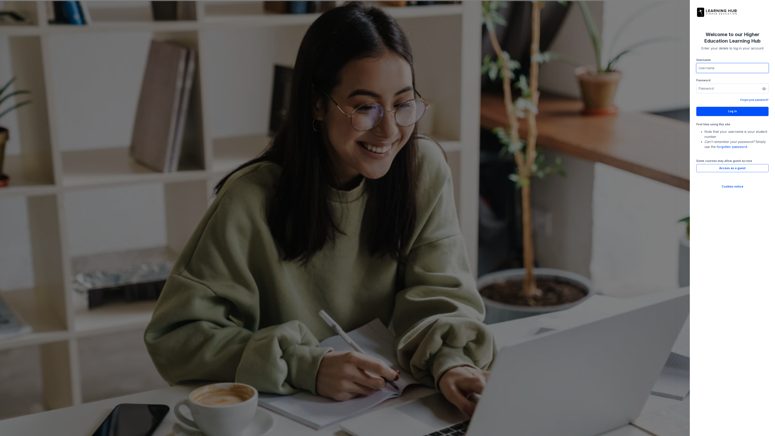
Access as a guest (732, 168)
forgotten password (732, 147)
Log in (732, 111)
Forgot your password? (754, 99)
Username (703, 60)
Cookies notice (732, 186)
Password (703, 80)
